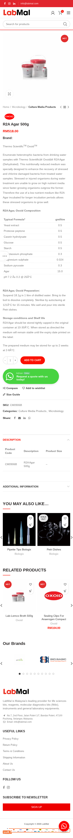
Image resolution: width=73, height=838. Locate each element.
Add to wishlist (35, 388)
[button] (65, 591)
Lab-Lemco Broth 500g (19, 615)
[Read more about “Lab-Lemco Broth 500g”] (30, 591)
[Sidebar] (4, 256)
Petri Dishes (54, 549)
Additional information (20, 486)
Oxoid (19, 620)
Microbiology (19, 107)
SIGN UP (36, 807)
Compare (12, 388)
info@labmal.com (29, 3)
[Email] (19, 418)
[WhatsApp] (29, 418)
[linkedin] (14, 3)
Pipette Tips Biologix (19, 549)
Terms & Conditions (13, 751)
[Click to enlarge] (9, 94)
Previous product (61, 107)
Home (6, 107)
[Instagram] (9, 3)
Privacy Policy (11, 738)
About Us (8, 763)
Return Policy (10, 745)
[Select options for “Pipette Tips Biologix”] (30, 524)
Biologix (19, 553)
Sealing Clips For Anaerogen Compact (54, 617)
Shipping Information (14, 757)
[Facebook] (5, 3)
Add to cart (32, 360)
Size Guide (13, 394)
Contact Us (9, 769)
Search (65, 24)
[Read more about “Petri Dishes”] (65, 524)
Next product (68, 107)
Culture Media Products (42, 107)
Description (12, 439)
